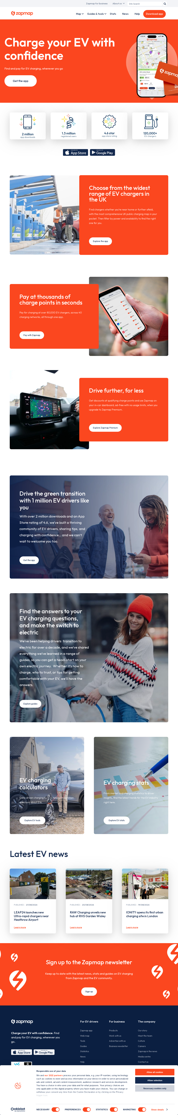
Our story (142, 1030)
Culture (141, 1040)
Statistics (84, 1051)
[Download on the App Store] (75, 152)
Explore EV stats (117, 820)
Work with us (115, 1035)
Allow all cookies (155, 1072)
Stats (113, 13)
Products (113, 1030)
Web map (84, 1035)
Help (137, 13)
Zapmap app (86, 1030)
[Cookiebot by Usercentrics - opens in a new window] (18, 1110)
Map (78, 13)
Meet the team (145, 1035)
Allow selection (154, 1080)
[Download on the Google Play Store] (102, 152)
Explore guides (30, 703)
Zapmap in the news (147, 1051)
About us (117, 3)
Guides (83, 1046)
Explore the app (100, 241)
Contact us (143, 1061)
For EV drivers (89, 1021)
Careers (142, 1046)
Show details (157, 1109)
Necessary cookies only (154, 1088)
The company (146, 1021)
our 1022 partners (53, 1075)
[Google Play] (44, 1052)
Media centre (144, 1056)
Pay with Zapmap (31, 335)
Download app (154, 13)
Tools (82, 1040)
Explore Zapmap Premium (105, 427)
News (125, 13)
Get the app (20, 81)
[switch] (87, 1109)
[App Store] (21, 1052)
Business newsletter (118, 1046)
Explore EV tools (32, 820)
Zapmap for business (96, 3)
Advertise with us (117, 1040)
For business (117, 1021)
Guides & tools (95, 13)
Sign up (89, 991)
